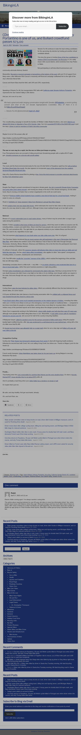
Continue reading (18, 32)
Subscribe (62, 26)
